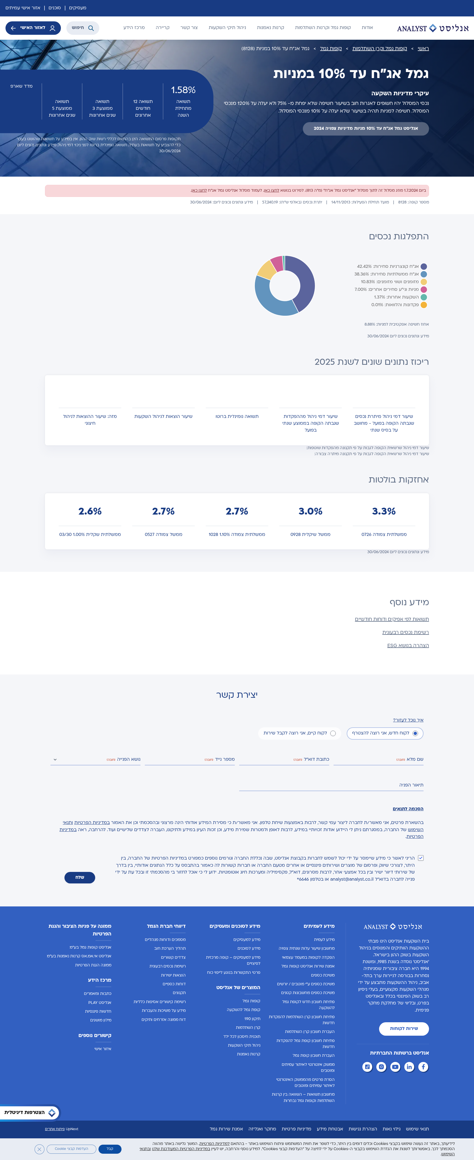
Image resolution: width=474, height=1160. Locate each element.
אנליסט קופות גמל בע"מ (90, 947)
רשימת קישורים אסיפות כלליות (160, 1002)
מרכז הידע (134, 28)
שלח (79, 877)
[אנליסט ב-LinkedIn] (410, 1068)
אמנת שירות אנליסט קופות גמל (308, 966)
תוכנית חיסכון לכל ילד (241, 1036)
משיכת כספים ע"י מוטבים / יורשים (306, 984)
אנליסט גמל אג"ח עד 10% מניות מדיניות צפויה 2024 (366, 129)
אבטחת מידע (330, 1129)
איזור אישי (102, 1049)
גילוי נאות (391, 1129)
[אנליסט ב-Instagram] (382, 1068)
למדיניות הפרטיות (214, 1144)
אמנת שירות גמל (226, 1129)
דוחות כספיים (174, 984)
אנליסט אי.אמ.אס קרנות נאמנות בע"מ (79, 956)
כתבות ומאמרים (97, 994)
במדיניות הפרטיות (92, 823)
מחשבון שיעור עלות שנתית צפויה (307, 949)
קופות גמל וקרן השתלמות (379, 49)
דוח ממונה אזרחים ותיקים (164, 1019)
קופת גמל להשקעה (243, 1010)
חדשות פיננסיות (98, 1011)
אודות (367, 28)
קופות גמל (331, 49)
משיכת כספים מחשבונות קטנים (308, 993)
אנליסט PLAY (99, 1002)
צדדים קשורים (173, 958)
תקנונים (179, 993)
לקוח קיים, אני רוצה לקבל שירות (295, 733)
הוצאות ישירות (173, 975)
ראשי (423, 49)
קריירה (163, 28)
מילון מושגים (100, 1020)
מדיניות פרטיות (296, 1129)
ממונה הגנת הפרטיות (93, 965)
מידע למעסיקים (246, 940)
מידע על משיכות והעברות (164, 1011)
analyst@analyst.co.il (352, 879)
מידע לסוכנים (249, 949)
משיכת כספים (323, 975)
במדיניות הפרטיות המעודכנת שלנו (181, 1149)
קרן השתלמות (248, 1028)
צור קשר (189, 28)
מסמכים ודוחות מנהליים (165, 940)
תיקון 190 (252, 1019)
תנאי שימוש (417, 1129)
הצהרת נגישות (363, 1129)
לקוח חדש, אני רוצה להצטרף (380, 733)
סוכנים (55, 8)
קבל (110, 1149)
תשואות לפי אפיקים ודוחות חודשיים (392, 619)
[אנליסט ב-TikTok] (368, 1068)
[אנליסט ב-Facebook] (424, 1068)
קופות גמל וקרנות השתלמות (323, 28)
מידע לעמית (324, 940)
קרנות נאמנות (270, 28)
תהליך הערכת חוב (170, 949)
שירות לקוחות (404, 1029)
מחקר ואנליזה (262, 1129)
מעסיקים (77, 8)
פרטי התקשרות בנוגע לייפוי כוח (233, 972)
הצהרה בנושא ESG (408, 646)
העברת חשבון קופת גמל (314, 1056)
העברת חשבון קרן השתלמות (310, 1032)
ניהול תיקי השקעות (227, 28)
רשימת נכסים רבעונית (405, 632)
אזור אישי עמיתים (22, 8)
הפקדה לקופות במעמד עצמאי (308, 958)
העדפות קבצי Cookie (71, 1149)
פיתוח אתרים (55, 1129)
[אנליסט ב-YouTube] (396, 1068)
